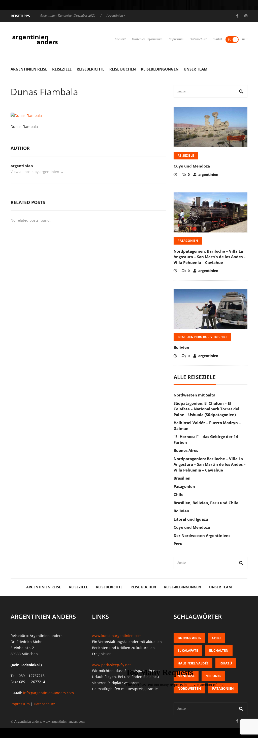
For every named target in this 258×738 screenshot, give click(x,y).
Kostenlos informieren (147, 39)
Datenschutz (198, 39)
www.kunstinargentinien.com (117, 635)
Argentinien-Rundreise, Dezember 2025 (67, 15)
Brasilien (182, 478)
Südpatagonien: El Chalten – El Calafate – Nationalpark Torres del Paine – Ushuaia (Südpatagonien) (206, 409)
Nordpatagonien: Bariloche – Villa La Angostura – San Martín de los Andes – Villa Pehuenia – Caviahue (210, 257)
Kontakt (120, 39)
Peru (178, 543)
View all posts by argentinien (37, 171)
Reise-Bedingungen (182, 587)
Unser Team (195, 69)
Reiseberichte (90, 69)
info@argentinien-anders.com (48, 692)
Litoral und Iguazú (191, 519)
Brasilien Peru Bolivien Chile (202, 337)
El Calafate (188, 650)
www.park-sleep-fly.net (111, 664)
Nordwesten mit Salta (194, 394)
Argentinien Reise (29, 69)
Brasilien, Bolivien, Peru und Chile (206, 502)
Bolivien (181, 347)
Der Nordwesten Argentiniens (202, 535)
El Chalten (219, 650)
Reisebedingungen (160, 69)
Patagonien (188, 241)
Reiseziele (62, 69)
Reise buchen (122, 69)
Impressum (176, 39)
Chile (178, 494)
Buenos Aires (186, 450)
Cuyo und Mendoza (192, 166)
